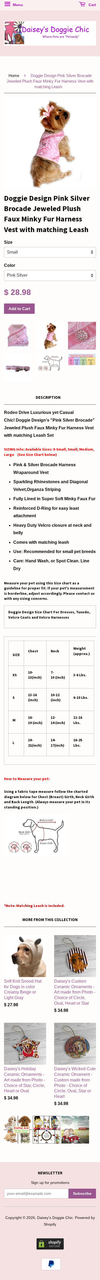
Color (9, 265)
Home (14, 75)
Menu (17, 5)
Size (8, 242)
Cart (91, 5)
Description (48, 397)
